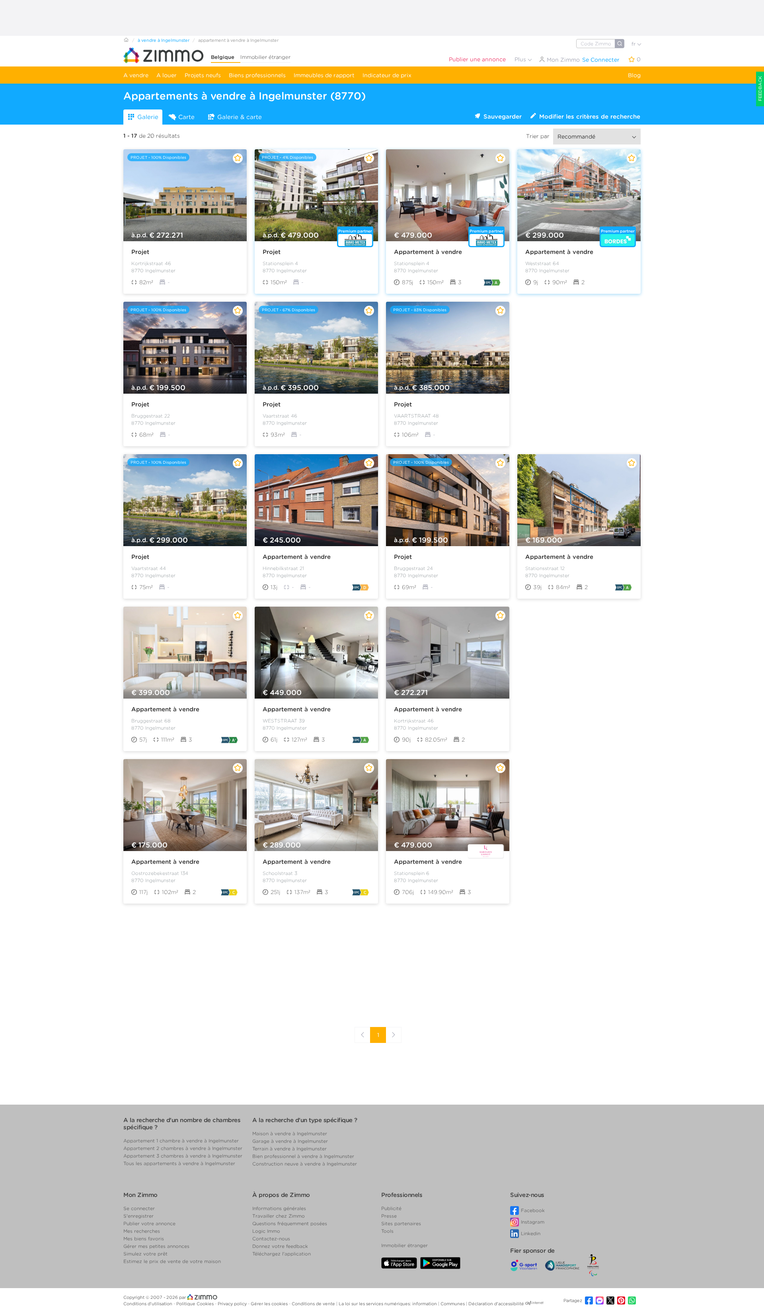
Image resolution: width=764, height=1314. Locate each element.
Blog (634, 75)
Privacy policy (233, 1303)
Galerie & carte (239, 117)
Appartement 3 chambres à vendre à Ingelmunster (182, 1156)
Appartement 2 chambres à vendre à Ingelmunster (182, 1148)
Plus (521, 59)
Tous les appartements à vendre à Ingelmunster (179, 1163)
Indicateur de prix (387, 75)
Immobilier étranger (265, 57)
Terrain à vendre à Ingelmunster (289, 1149)
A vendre (135, 75)
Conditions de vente (314, 1303)
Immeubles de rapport (324, 75)
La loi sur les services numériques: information (388, 1303)
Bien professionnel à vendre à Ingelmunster (303, 1156)
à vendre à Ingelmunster (163, 40)
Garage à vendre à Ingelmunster (290, 1141)
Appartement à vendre (428, 252)
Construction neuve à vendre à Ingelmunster (304, 1164)
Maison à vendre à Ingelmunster (289, 1133)
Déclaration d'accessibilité (496, 1303)
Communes (453, 1303)
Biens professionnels (257, 75)
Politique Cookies (195, 1303)
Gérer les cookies (270, 1303)
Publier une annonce (477, 59)
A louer (166, 75)
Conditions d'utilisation (148, 1303)
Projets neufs (203, 75)
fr (634, 44)
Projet (140, 252)
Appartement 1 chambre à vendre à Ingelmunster (181, 1141)
